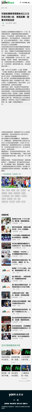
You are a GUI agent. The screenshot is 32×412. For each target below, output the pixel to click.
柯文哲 (23, 202)
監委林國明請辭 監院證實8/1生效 (12, 174)
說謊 (18, 190)
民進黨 (4, 199)
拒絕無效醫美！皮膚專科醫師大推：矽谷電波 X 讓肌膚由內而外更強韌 (15, 358)
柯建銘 (13, 190)
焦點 (3, 190)
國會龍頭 (4, 193)
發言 (15, 199)
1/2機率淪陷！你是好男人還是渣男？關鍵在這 (25, 374)
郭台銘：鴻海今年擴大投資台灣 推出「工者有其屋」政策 (5, 374)
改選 (12, 196)
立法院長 (23, 190)
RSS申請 (24, 2)
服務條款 (6, 403)
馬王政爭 (12, 202)
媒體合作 (25, 403)
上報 (3, 23)
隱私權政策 (13, 403)
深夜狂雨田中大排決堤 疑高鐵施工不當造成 (6, 358)
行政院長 (24, 196)
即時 (6, 8)
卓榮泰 (8, 190)
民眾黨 (18, 202)
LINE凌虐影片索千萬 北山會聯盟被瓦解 (25, 358)
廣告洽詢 (19, 403)
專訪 (19, 199)
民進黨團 (9, 199)
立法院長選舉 (5, 196)
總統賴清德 (17, 193)
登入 (29, 2)
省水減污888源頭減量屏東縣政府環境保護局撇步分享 (15, 374)
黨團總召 (17, 196)
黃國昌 (10, 193)
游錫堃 (23, 193)
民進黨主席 (5, 202)
